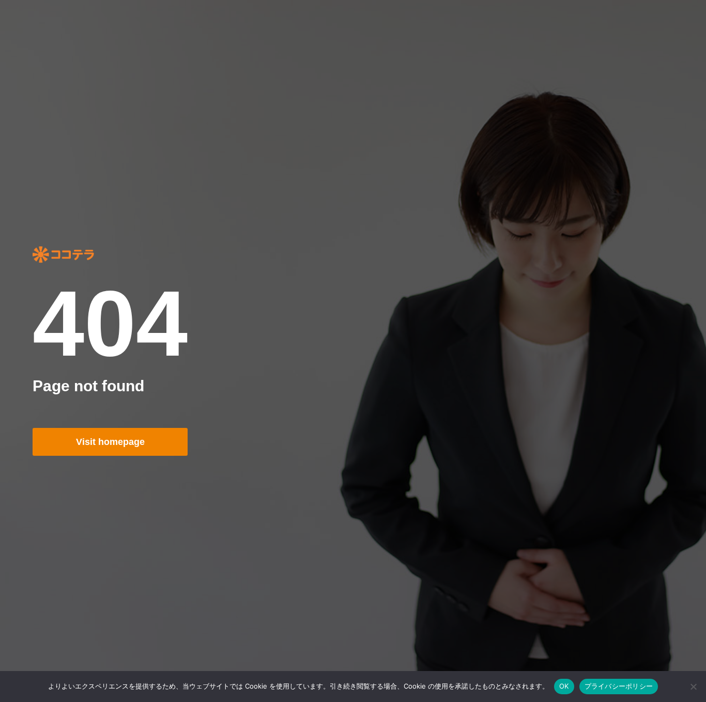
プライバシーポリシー (619, 686)
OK (564, 686)
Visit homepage (110, 442)
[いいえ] (693, 686)
